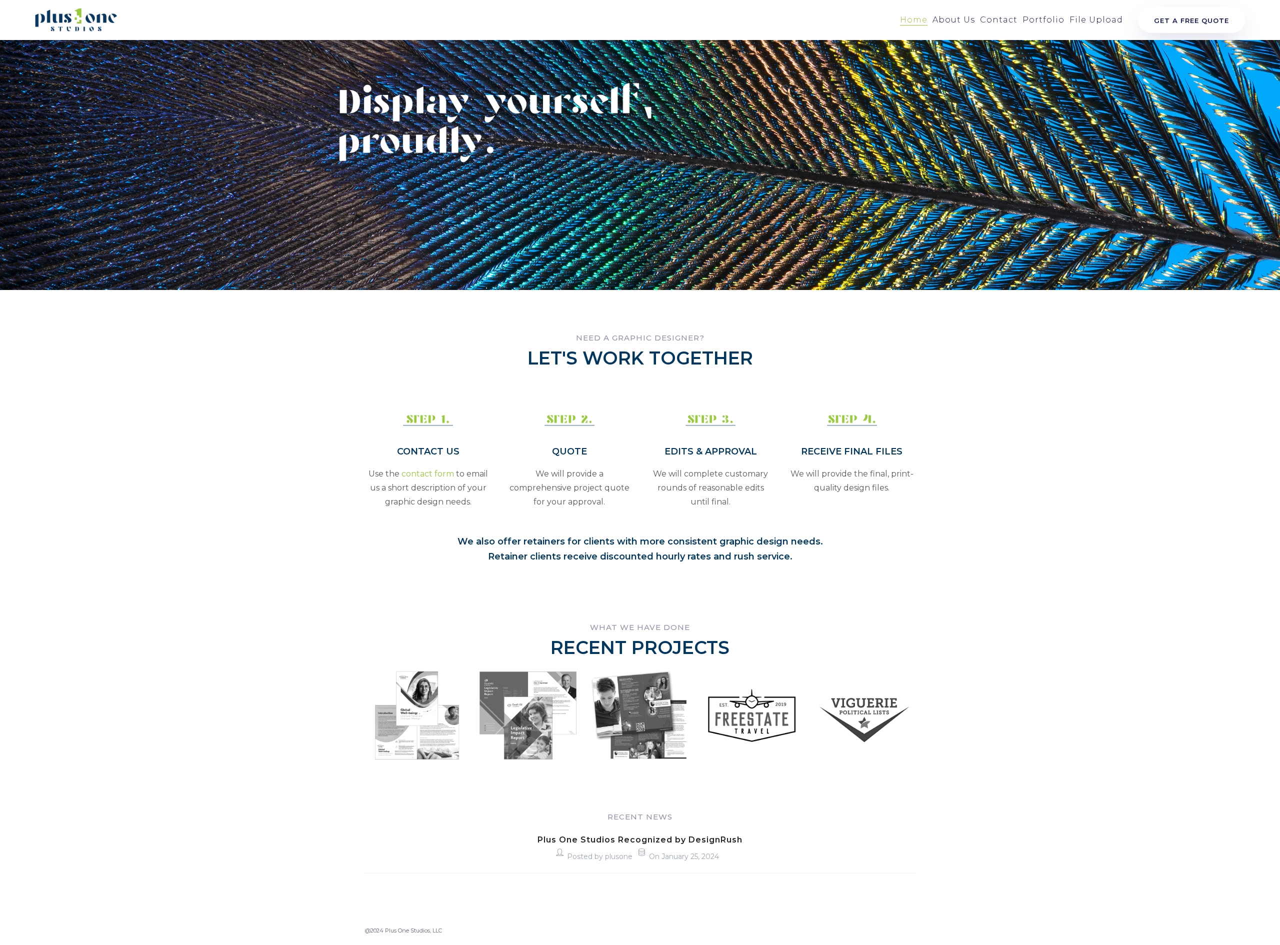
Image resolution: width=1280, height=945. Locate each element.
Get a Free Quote (1191, 20)
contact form (428, 473)
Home (914, 19)
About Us (953, 19)
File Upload (1096, 19)
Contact (999, 19)
